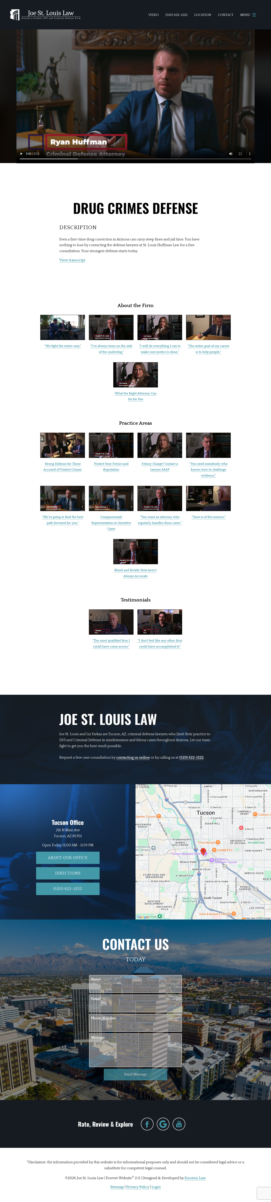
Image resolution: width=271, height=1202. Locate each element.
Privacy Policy (137, 1187)
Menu (245, 15)
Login (156, 1187)
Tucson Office (68, 822)
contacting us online (133, 758)
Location (202, 15)
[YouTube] (179, 1124)
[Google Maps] (163, 1124)
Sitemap (117, 1187)
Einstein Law (195, 1178)
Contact (226, 15)
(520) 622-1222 (191, 758)
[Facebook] (147, 1124)
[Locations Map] (203, 852)
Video (153, 15)
